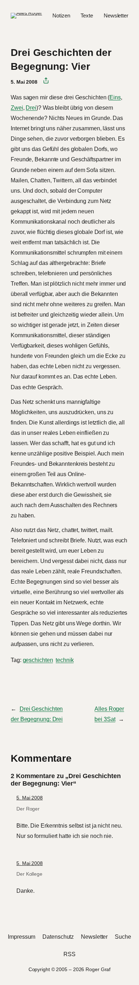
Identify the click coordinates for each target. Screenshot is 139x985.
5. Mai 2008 (29, 798)
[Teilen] (43, 80)
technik (64, 660)
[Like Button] (16, 679)
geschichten (38, 660)
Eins (115, 97)
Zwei (17, 107)
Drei (31, 107)
